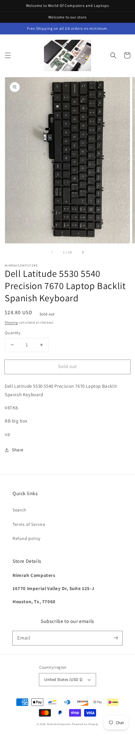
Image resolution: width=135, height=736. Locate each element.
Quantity (12, 332)
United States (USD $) (63, 679)
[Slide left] (52, 252)
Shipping (11, 322)
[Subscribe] (115, 638)
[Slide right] (82, 252)
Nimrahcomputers (59, 724)
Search (19, 510)
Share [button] (18, 450)
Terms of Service (29, 524)
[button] (8, 55)
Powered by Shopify (85, 724)
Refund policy (26, 538)
